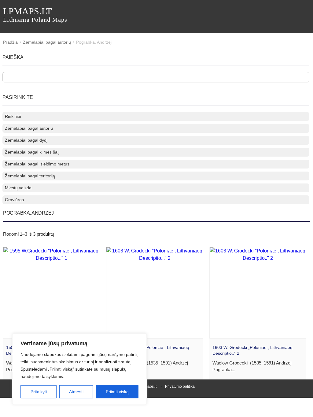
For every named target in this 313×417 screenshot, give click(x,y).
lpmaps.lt (35, 14)
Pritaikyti (39, 391)
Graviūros (14, 199)
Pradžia (10, 42)
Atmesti (76, 391)
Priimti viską (117, 391)
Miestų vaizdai (18, 187)
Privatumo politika (180, 386)
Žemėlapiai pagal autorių (47, 42)
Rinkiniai (13, 116)
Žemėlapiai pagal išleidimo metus (37, 163)
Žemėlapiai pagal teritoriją (30, 175)
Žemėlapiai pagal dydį (26, 140)
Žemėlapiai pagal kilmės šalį (32, 152)
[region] (79, 369)
